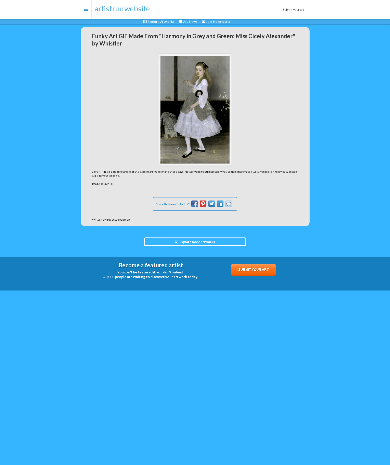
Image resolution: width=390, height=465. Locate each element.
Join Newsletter (218, 21)
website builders (204, 171)
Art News (190, 21)
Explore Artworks (160, 21)
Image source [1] (102, 183)
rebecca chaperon (118, 219)
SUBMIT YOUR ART (253, 269)
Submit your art (293, 9)
